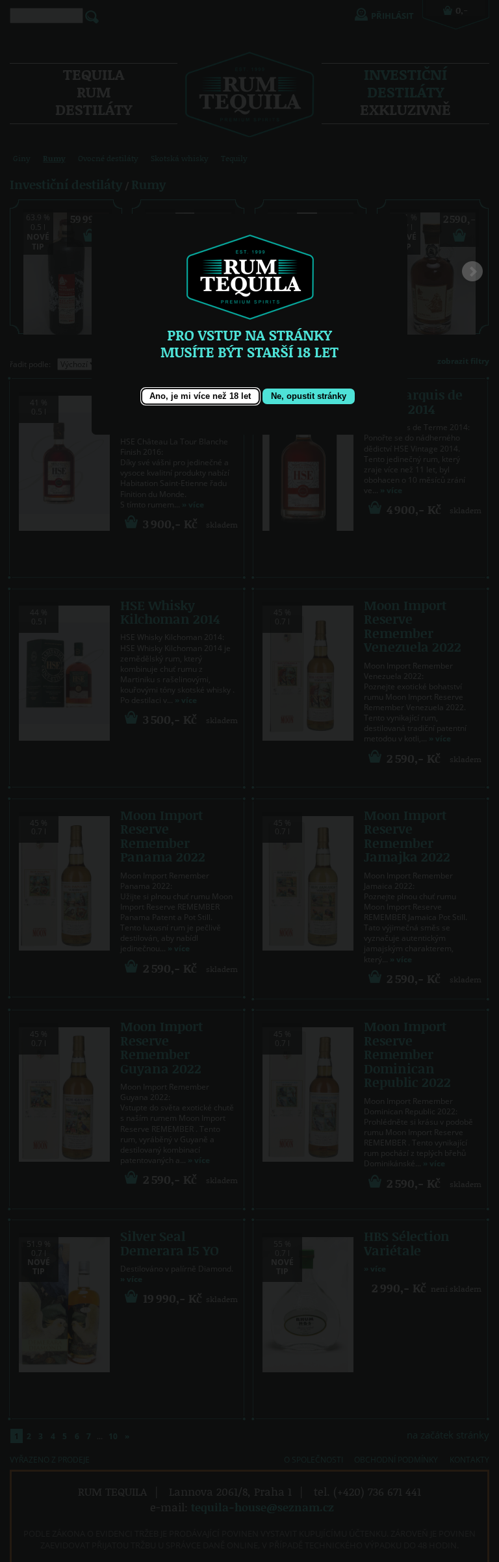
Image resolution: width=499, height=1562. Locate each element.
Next (472, 274)
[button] (200, 396)
